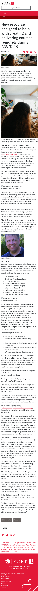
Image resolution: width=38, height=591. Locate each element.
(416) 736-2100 (5, 576)
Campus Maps (5, 578)
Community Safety (6, 582)
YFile (3, 13)
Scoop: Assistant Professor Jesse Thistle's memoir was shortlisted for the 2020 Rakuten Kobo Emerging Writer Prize (25, 547)
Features (17, 520)
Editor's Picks (6, 520)
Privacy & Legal (5, 583)
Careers (3, 587)
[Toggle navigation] (3, 17)
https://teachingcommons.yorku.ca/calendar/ (17, 408)
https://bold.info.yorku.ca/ (10, 154)
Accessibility (4, 585)
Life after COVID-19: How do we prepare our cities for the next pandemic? (7, 547)
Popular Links (15, 8)
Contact (3, 575)
